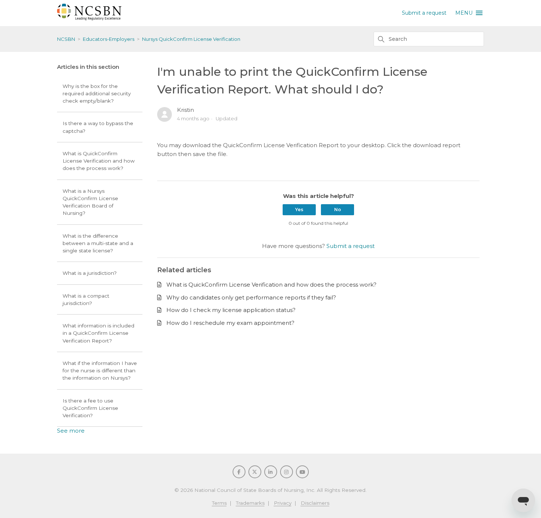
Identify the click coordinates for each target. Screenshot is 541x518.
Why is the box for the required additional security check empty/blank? (97, 93)
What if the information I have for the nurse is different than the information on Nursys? (100, 370)
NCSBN (66, 39)
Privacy (282, 503)
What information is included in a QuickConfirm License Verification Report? (98, 333)
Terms (219, 503)
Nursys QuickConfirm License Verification (191, 39)
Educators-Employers (108, 39)
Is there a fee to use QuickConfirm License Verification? (90, 408)
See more (71, 430)
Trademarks (250, 503)
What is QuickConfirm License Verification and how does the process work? (99, 160)
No (337, 209)
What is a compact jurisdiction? (86, 299)
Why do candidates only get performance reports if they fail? (251, 297)
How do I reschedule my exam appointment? (230, 322)
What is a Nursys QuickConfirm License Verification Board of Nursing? (90, 202)
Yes (299, 209)
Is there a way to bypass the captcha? (98, 127)
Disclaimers (315, 503)
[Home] (89, 18)
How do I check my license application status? (231, 309)
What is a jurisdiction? (90, 273)
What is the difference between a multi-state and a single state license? (98, 243)
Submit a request (424, 13)
